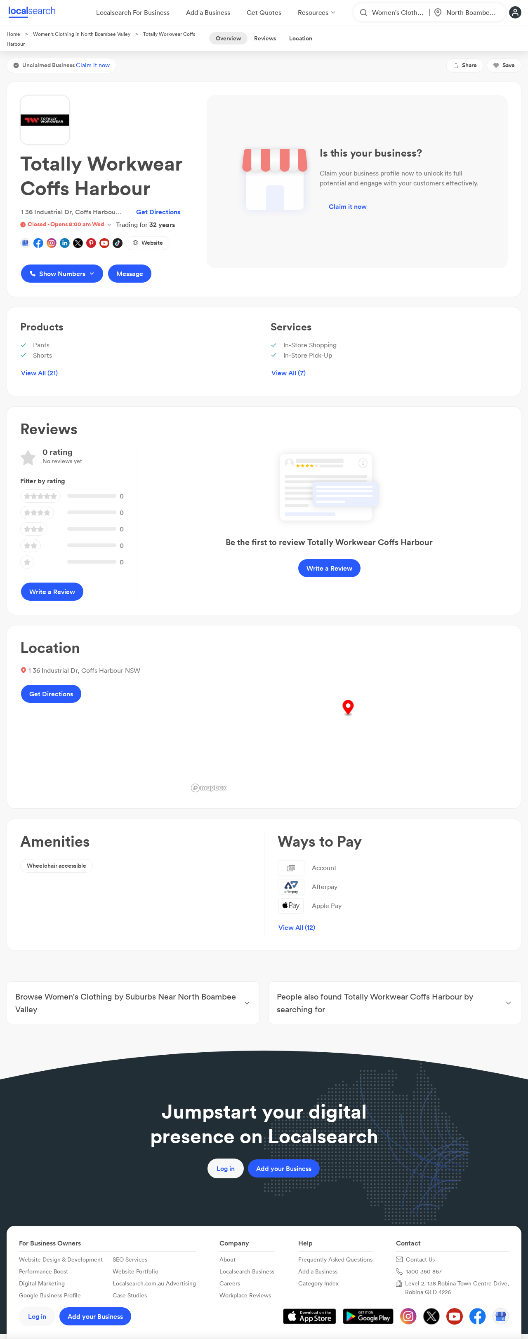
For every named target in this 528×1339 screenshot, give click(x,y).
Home (13, 34)
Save (508, 65)
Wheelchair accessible (56, 865)
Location (300, 38)
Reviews (265, 38)
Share (469, 65)
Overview (228, 38)
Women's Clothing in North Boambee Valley (81, 34)
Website (152, 242)
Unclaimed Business (66, 65)
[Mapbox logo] (209, 788)
